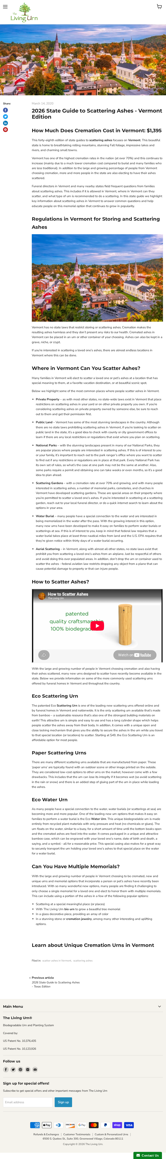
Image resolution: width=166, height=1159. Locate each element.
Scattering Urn (67, 706)
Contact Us (149, 1155)
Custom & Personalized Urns (111, 1134)
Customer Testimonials (76, 1134)
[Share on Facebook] (5, 110)
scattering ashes (83, 960)
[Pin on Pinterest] (5, 129)
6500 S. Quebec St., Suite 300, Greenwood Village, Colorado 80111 (83, 1139)
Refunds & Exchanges (46, 1134)
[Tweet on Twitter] (5, 116)
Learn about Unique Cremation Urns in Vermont (93, 945)
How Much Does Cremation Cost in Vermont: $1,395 (97, 130)
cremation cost (93, 163)
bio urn (69, 909)
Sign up (63, 1102)
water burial (47, 853)
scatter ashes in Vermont (56, 960)
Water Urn (98, 819)
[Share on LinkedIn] (5, 123)
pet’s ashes (121, 378)
